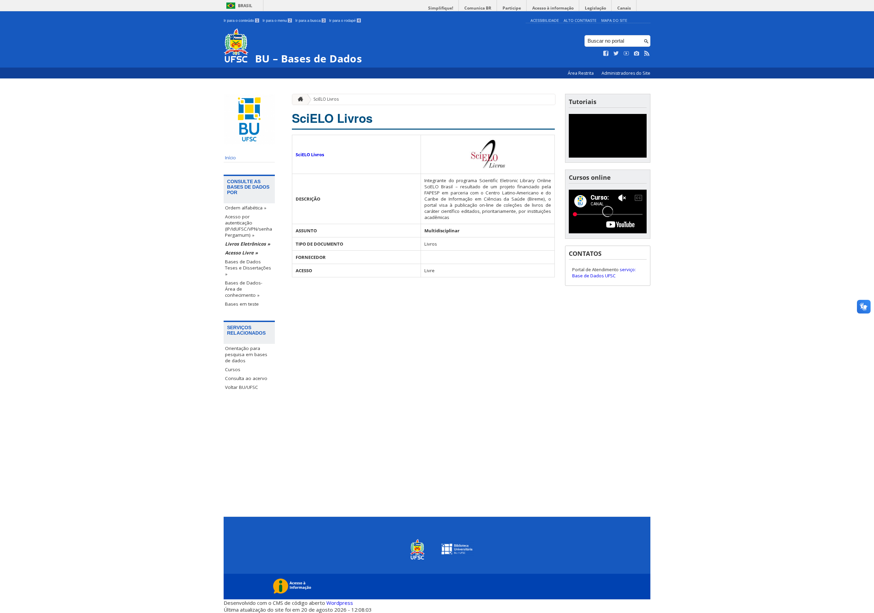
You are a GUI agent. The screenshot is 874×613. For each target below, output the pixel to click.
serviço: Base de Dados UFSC (604, 272)
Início (230, 158)
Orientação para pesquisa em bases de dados (246, 354)
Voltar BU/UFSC (241, 387)
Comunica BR (477, 8)
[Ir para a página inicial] (298, 99)
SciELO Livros (326, 99)
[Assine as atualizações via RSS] (647, 53)
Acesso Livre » (241, 253)
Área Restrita (581, 73)
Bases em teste (242, 304)
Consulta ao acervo (246, 378)
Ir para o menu (277, 20)
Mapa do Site (614, 20)
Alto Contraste (580, 20)
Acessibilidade (545, 20)
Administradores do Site (626, 73)
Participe (512, 8)
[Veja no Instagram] (636, 53)
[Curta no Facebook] (606, 53)
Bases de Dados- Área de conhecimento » (243, 289)
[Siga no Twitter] (616, 53)
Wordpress (339, 602)
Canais (624, 8)
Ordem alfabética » (245, 208)
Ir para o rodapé (344, 20)
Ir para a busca (310, 20)
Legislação (595, 8)
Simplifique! (440, 8)
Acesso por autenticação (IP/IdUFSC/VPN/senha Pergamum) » (248, 226)
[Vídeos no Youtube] (626, 53)
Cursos (232, 369)
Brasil (245, 6)
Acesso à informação (553, 8)
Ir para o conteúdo (241, 20)
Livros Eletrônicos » (247, 244)
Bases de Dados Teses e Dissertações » (248, 268)
